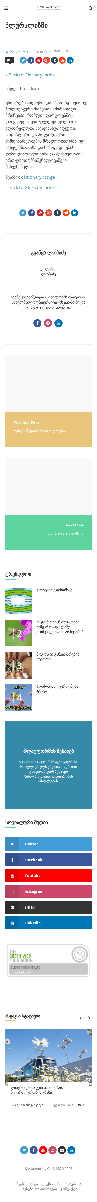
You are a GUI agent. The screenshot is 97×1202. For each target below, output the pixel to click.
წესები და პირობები (39, 1188)
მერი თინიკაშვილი (29, 1105)
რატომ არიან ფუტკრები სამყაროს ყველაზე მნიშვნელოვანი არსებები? (60, 627)
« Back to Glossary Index (29, 75)
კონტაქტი (68, 1188)
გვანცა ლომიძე (16, 51)
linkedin (33, 922)
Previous (80, 1017)
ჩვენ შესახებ (27, 1184)
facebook (34, 859)
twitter (31, 844)
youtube (32, 875)
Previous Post (26, 422)
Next (88, 1017)
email (30, 907)
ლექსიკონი (51, 1184)
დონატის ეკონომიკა (54, 590)
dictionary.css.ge (38, 177)
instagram (34, 891)
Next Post (75, 525)
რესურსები (74, 1184)
